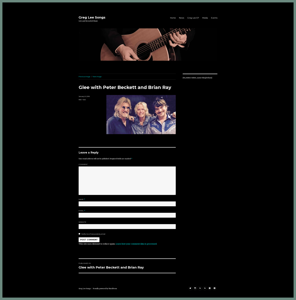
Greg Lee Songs (92, 17)
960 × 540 (82, 100)
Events (214, 18)
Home (173, 18)
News (181, 18)
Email (82, 211)
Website (82, 222)
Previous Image (84, 76)
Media (205, 18)
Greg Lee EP (193, 18)
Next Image (97, 76)
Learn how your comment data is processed (136, 244)
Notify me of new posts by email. (93, 234)
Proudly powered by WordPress (105, 289)
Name (82, 199)
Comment (83, 164)
